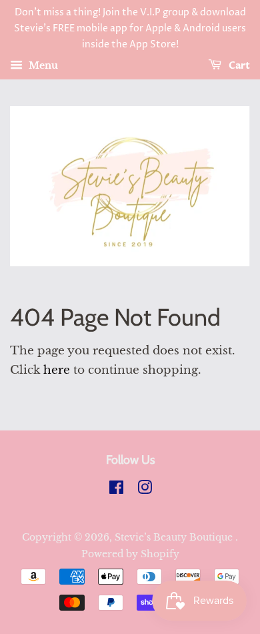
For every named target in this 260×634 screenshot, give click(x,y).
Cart (238, 66)
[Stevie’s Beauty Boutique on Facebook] (116, 490)
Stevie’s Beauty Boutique (175, 537)
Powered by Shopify (130, 554)
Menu (42, 66)
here (56, 370)
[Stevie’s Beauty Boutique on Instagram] (144, 490)
